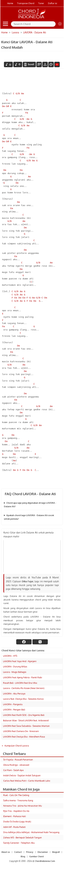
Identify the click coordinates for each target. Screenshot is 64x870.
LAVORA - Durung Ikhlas (15, 666)
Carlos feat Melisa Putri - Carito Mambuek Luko (26, 780)
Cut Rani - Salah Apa (13, 770)
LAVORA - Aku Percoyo (14, 693)
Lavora (15, 32)
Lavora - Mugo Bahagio (14, 672)
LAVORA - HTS (10, 655)
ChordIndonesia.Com (45, 861)
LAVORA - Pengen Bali (14, 709)
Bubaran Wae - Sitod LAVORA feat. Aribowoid (26, 720)
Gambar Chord (36, 856)
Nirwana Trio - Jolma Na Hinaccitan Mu (22, 805)
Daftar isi (52, 3)
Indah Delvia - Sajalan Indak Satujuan (22, 775)
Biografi (56, 852)
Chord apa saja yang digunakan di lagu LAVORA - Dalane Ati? (30, 504)
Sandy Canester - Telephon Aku (19, 842)
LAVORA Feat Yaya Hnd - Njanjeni (19, 661)
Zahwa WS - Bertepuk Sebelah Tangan (22, 837)
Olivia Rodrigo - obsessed (16, 764)
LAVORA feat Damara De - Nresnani (21, 731)
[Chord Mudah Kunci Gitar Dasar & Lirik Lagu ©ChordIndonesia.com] (32, 18)
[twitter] (40, 641)
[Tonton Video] (57, 64)
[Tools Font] (45, 64)
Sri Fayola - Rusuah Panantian (18, 759)
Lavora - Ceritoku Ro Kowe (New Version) (23, 688)
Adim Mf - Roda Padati (14, 827)
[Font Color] (51, 64)
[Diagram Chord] (39, 64)
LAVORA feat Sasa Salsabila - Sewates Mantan (26, 726)
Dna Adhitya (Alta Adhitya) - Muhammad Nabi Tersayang (31, 832)
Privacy (29, 852)
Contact (18, 852)
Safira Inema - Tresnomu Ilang (18, 800)
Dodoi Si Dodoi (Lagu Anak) (17, 821)
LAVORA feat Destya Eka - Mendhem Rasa (24, 736)
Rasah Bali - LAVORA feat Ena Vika (20, 682)
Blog (23, 856)
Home (10, 3)
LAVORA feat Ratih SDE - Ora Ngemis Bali (23, 715)
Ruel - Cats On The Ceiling (16, 795)
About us (5, 852)
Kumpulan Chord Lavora (17, 745)
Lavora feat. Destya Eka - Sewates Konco (23, 698)
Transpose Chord (25, 3)
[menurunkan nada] (8, 64)
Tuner (41, 3)
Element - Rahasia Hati (14, 816)
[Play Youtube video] (32, 556)
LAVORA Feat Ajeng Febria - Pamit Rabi (22, 677)
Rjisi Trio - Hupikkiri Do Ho (16, 811)
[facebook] (24, 641)
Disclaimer (43, 852)
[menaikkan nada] (17, 64)
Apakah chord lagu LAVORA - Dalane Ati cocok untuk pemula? (29, 517)
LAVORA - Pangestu (13, 704)
